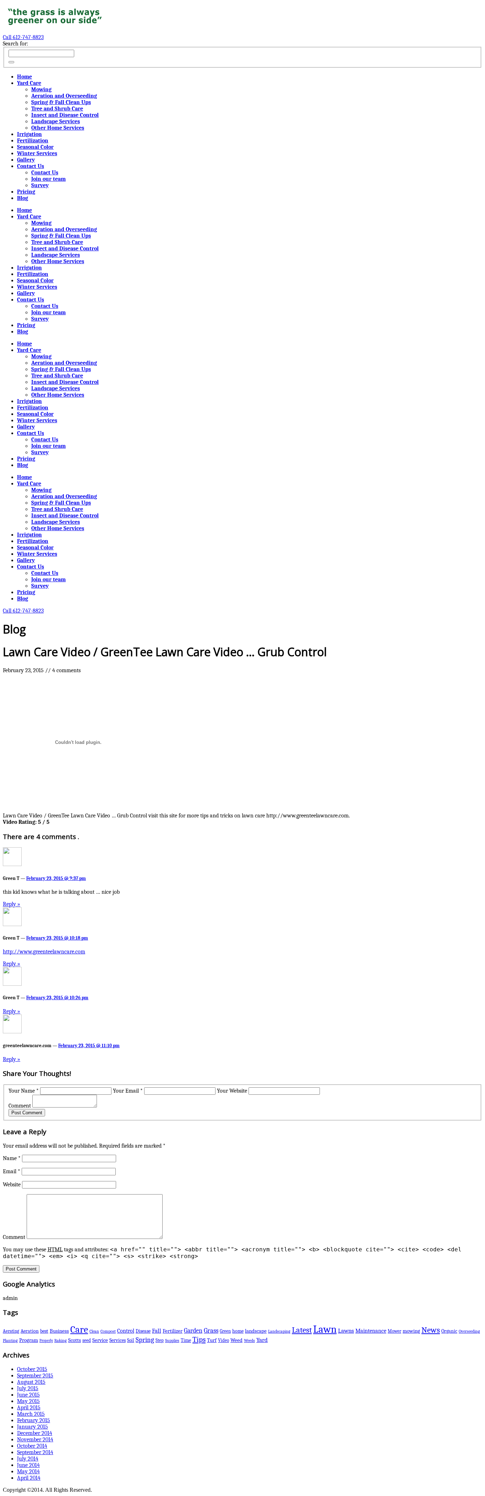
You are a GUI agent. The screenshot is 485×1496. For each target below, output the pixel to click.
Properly (46, 1340)
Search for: (15, 43)
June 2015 (28, 1395)
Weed (236, 1340)
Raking (60, 1340)
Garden (193, 1330)
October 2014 (32, 1446)
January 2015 (32, 1427)
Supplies (172, 1340)
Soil (130, 1340)
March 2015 (31, 1414)
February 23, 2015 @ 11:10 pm (89, 1045)
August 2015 (31, 1382)
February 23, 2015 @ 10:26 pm (57, 997)
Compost (108, 1331)
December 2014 (34, 1433)
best (44, 1331)
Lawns (346, 1330)
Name (12, 1158)
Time (186, 1340)
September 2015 (35, 1375)
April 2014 (28, 1478)
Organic (449, 1331)
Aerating (11, 1331)
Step (160, 1340)
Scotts (74, 1340)
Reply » (11, 904)
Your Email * (128, 1091)
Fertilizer (172, 1331)
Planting (10, 1340)
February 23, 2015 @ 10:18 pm (57, 938)
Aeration (30, 1331)
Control (125, 1330)
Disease (143, 1331)
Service (100, 1340)
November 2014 (35, 1439)
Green (225, 1331)
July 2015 (27, 1388)
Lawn (325, 1329)
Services (117, 1340)
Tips (199, 1339)
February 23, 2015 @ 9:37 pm (56, 878)
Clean (94, 1331)
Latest (302, 1330)
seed (86, 1340)
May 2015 (28, 1401)
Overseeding (469, 1331)
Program (28, 1340)
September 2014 (35, 1452)
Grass (211, 1330)
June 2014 (28, 1465)
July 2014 (27, 1459)
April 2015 (28, 1407)
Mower (394, 1331)
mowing (411, 1331)
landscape (256, 1331)
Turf (212, 1340)
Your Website (232, 1091)
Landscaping (279, 1331)
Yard (262, 1340)
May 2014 (28, 1471)
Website (12, 1184)
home (238, 1331)
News (430, 1330)
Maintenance (370, 1331)
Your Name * (24, 1091)
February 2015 (33, 1420)
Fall (156, 1330)
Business (59, 1331)
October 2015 (32, 1369)
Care (79, 1329)
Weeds (249, 1340)
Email (11, 1171)
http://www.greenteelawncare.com (44, 951)
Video (223, 1340)
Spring (145, 1339)
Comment (20, 1106)
